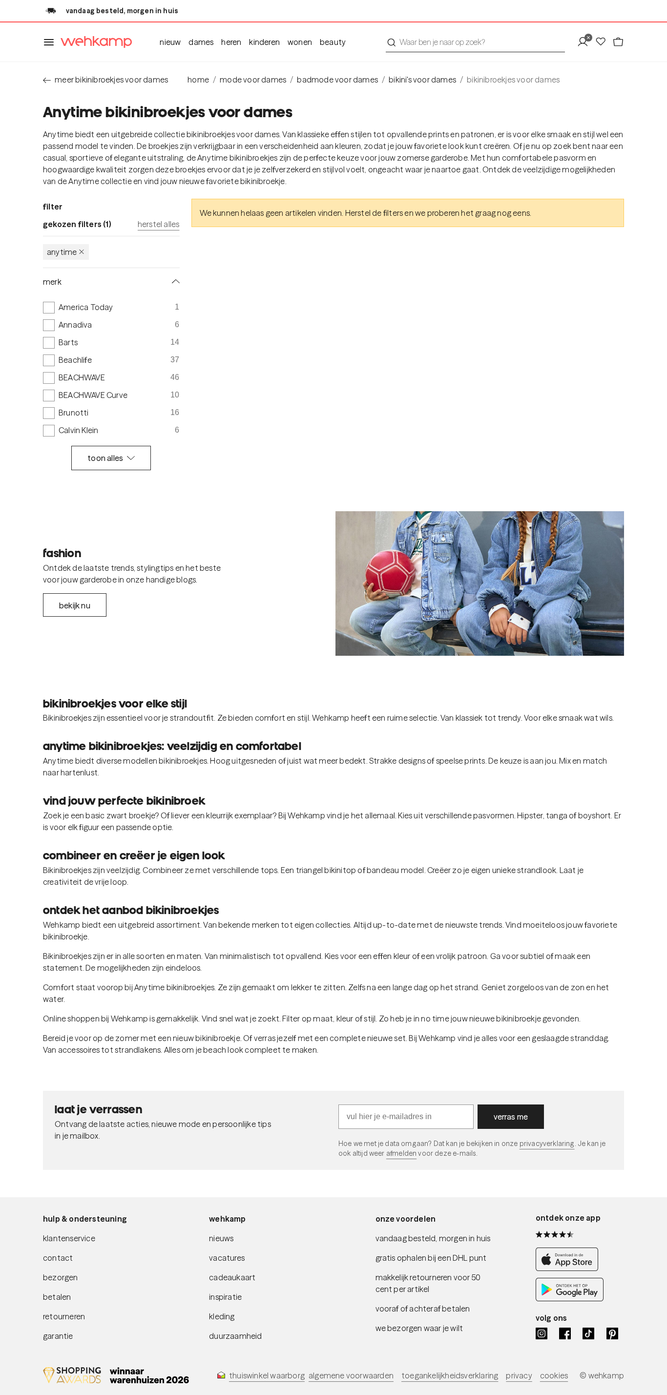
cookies (554, 1375)
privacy (519, 1375)
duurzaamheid (235, 1336)
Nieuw (170, 42)
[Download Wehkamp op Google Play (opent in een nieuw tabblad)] (570, 1298)
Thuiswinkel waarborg (267, 1375)
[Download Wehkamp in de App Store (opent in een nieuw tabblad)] (570, 1268)
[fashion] (479, 583)
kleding (221, 1316)
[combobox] (475, 42)
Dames (200, 42)
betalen (57, 1297)
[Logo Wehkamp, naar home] (93, 42)
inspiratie (225, 1297)
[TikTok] (588, 1333)
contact (58, 1258)
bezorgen (60, 1277)
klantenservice (69, 1238)
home (198, 79)
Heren (231, 42)
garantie (58, 1336)
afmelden (401, 1153)
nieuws (221, 1238)
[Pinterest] (612, 1333)
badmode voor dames (337, 79)
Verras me (511, 1117)
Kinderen (264, 42)
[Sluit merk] (174, 282)
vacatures (227, 1258)
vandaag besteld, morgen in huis (433, 1238)
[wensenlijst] (603, 42)
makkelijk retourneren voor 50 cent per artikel (428, 1283)
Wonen (300, 42)
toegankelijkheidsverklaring (449, 1375)
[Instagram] (541, 1333)
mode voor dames (253, 79)
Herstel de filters (374, 213)
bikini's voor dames (422, 79)
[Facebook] (565, 1333)
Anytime (62, 252)
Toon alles (105, 458)
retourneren (64, 1316)
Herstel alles (159, 224)
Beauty (333, 42)
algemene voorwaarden (351, 1375)
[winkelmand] (618, 42)
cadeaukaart (232, 1277)
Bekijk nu (74, 605)
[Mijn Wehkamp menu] (586, 42)
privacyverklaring (547, 1143)
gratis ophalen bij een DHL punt (431, 1258)
